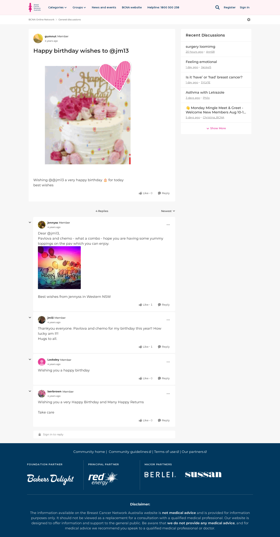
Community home (89, 452)
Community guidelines (128, 452)
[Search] (217, 7)
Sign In (245, 7)
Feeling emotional (201, 62)
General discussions (69, 19)
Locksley (53, 359)
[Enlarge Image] (101, 115)
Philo (206, 98)
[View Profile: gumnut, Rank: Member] (38, 38)
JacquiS (206, 67)
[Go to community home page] (35, 7)
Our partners (193, 452)
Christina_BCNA (213, 117)
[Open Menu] (248, 19)
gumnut (50, 36)
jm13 (50, 317)
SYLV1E (205, 82)
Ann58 (210, 51)
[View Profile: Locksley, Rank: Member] (42, 362)
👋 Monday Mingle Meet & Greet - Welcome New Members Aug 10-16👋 (216, 110)
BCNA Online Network (41, 19)
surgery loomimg (200, 47)
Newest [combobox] (168, 211)
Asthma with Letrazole (205, 92)
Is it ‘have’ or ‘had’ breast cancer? (214, 77)
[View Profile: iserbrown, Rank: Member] (42, 394)
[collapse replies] (30, 222)
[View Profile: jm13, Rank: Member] (42, 320)
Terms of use (165, 452)
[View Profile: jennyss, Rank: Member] (42, 225)
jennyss (52, 222)
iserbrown (54, 391)
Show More (218, 128)
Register (230, 7)
